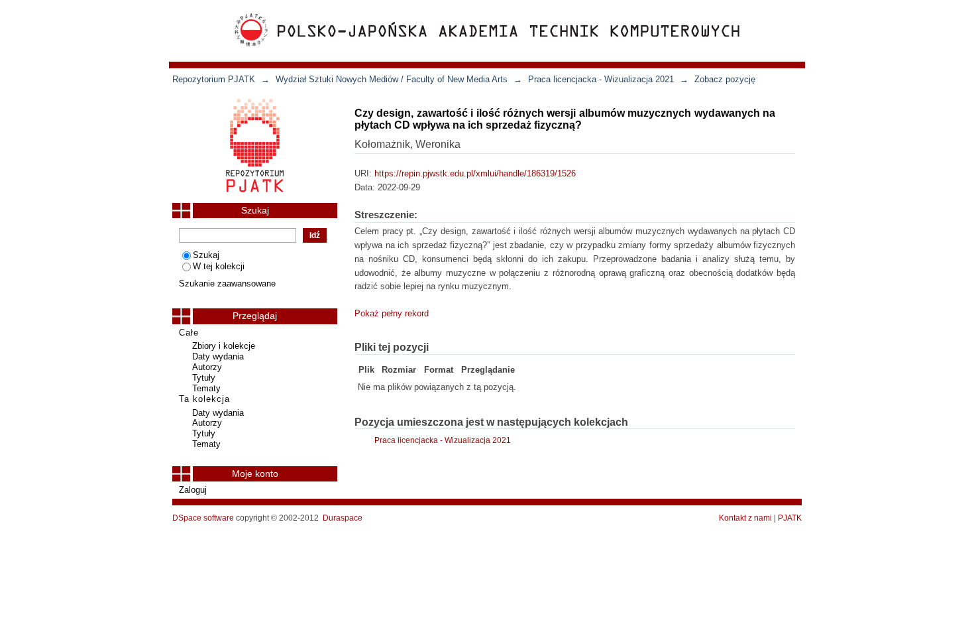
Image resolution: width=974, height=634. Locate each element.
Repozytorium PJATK (213, 79)
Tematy (206, 388)
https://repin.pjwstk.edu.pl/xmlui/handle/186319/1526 (475, 173)
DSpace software (203, 518)
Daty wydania (218, 356)
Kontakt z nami (745, 518)
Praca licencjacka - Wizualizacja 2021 (601, 79)
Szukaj (206, 255)
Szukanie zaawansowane (227, 283)
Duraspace (342, 518)
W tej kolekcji (218, 266)
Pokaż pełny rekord (391, 313)
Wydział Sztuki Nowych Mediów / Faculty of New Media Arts (392, 79)
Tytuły (203, 378)
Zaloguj (193, 490)
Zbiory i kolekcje (223, 346)
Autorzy (207, 367)
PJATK (790, 518)
